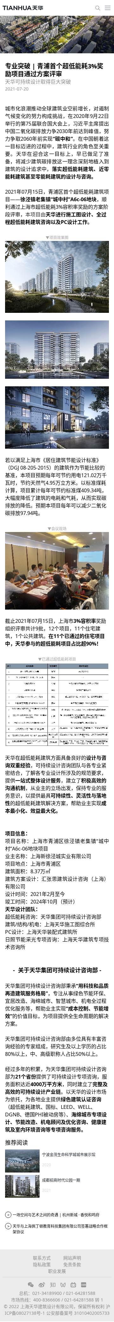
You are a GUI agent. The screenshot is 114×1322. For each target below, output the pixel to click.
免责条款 (72, 1264)
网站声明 (72, 1258)
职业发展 (57, 1271)
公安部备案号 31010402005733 (78, 1313)
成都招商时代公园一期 (61, 1180)
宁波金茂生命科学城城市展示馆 (68, 1154)
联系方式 (42, 1258)
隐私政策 (42, 1264)
